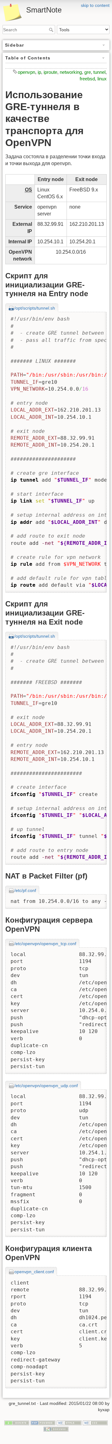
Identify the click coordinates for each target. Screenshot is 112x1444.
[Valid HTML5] (69, 1422)
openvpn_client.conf (34, 1271)
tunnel (99, 72)
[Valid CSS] (95, 1422)
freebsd (87, 78)
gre (87, 72)
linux (102, 78)
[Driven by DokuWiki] (56, 1428)
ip (39, 72)
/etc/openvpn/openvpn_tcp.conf (45, 943)
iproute (50, 72)
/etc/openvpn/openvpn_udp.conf (46, 1085)
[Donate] (16, 1422)
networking (71, 72)
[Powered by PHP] (42, 1422)
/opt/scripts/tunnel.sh (34, 308)
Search (52, 30)
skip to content (95, 5)
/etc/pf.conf (25, 890)
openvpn (26, 72)
